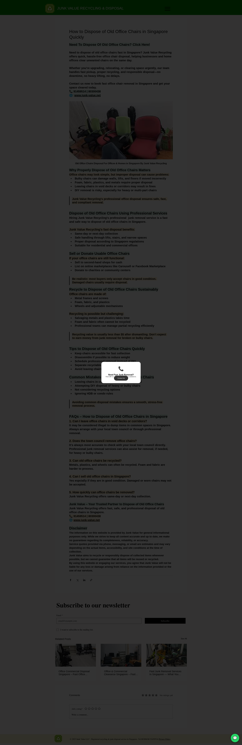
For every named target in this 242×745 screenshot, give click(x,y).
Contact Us (121, 378)
